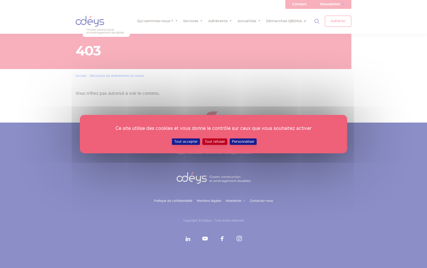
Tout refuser (215, 141)
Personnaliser (243, 141)
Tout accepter (186, 141)
